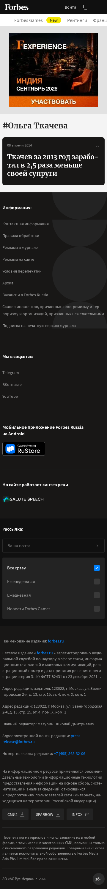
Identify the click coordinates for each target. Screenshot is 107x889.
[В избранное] (97, 145)
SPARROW (44, 814)
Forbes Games (36, 20)
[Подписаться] (97, 546)
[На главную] (17, 7)
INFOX (77, 814)
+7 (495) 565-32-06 (69, 753)
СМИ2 (12, 814)
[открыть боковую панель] (85, 7)
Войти (70, 7)
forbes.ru (56, 641)
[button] (100, 7)
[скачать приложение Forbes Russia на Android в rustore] (23, 449)
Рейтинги (77, 20)
